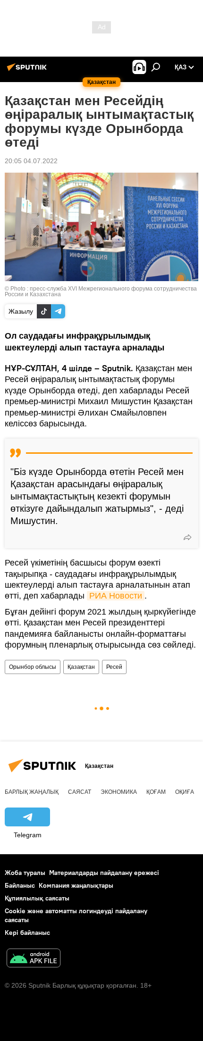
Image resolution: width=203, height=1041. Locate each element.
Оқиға (184, 792)
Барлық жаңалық (32, 792)
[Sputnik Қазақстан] (28, 71)
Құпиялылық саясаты (37, 898)
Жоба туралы (25, 872)
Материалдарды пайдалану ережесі (104, 872)
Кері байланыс (27, 932)
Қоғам (156, 792)
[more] (187, 537)
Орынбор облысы (32, 667)
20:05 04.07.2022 (31, 161)
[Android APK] (33, 959)
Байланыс (20, 885)
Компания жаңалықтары (76, 885)
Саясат (79, 792)
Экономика (119, 792)
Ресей (114, 667)
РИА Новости (115, 595)
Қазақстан (81, 667)
